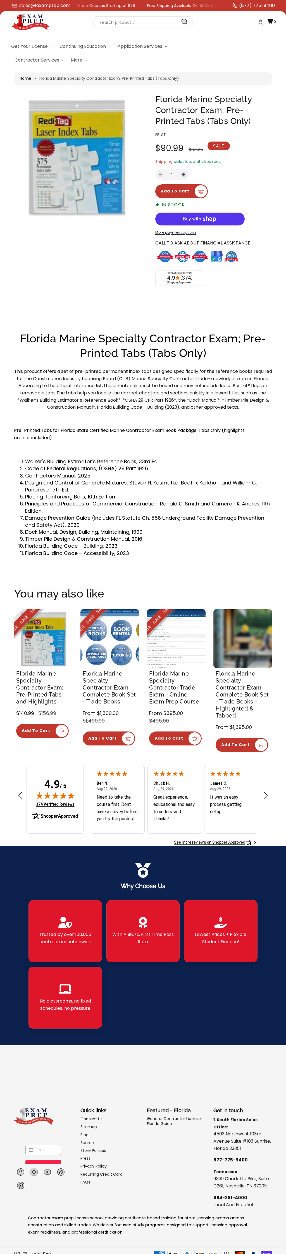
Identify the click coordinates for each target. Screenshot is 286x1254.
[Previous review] (20, 795)
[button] (271, 21)
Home (25, 78)
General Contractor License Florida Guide (174, 1121)
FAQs (85, 1182)
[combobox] (143, 22)
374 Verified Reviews (55, 804)
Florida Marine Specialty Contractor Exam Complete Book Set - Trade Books (109, 687)
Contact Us (91, 1119)
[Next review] (266, 795)
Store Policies (93, 1150)
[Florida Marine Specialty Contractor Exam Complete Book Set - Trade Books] (109, 638)
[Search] (184, 22)
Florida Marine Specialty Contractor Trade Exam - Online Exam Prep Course (174, 687)
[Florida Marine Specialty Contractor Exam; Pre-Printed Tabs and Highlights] (43, 638)
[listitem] (65, 931)
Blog (84, 1135)
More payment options (175, 232)
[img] (55, 795)
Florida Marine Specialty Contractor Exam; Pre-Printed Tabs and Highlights (39, 687)
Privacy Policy (93, 1166)
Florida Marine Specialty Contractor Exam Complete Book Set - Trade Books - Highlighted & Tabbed (242, 694)
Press (85, 1158)
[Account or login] (260, 21)
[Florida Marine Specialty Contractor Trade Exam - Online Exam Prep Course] (176, 638)
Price (160, 134)
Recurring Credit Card (101, 1174)
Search (87, 1142)
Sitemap (88, 1127)
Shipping (164, 161)
